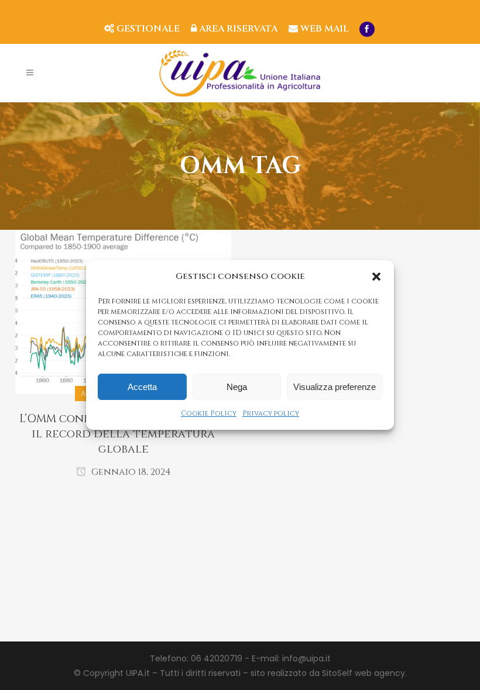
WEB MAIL (323, 28)
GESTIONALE (147, 28)
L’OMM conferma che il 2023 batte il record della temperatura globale (123, 434)
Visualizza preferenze (334, 387)
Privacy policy (270, 413)
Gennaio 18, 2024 (130, 471)
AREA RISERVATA (237, 28)
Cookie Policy (208, 413)
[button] (376, 276)
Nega (237, 387)
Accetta (142, 387)
